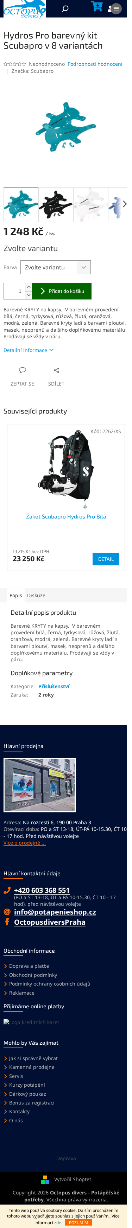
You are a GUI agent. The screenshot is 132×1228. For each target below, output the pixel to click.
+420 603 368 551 (42, 890)
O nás (16, 1120)
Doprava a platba (29, 965)
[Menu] (116, 9)
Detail (106, 559)
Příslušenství (53, 686)
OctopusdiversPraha (50, 922)
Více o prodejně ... (25, 842)
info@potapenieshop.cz (55, 912)
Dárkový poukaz (27, 1094)
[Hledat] (65, 9)
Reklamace (21, 992)
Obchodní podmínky (33, 975)
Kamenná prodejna (32, 1067)
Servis (16, 1076)
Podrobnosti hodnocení (95, 64)
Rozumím (78, 1222)
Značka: (33, 71)
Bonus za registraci (32, 1102)
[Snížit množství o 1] (28, 295)
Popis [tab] (16, 595)
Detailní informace (25, 350)
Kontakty (19, 1111)
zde (57, 1223)
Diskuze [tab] (36, 595)
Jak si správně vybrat (33, 1058)
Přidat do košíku (66, 291)
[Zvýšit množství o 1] (28, 287)
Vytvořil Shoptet (72, 1179)
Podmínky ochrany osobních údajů (49, 983)
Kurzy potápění (27, 1084)
